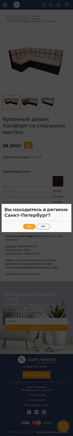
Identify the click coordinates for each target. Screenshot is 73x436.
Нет (43, 226)
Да (29, 226)
